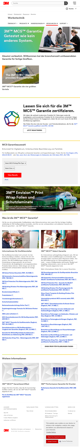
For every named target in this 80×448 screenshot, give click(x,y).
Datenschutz (38, 429)
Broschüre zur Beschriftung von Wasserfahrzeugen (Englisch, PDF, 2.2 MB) (58, 330)
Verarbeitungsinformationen (12, 299)
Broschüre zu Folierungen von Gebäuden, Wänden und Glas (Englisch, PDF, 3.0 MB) (59, 315)
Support (63, 23)
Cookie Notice (51, 432)
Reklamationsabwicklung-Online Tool (15, 305)
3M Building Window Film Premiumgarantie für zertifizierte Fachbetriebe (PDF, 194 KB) (57, 289)
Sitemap (70, 413)
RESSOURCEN (51, 23)
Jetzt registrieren (34, 130)
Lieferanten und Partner (10, 420)
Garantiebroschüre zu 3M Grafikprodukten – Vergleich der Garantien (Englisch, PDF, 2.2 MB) (18, 328)
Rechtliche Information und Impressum (21, 429)
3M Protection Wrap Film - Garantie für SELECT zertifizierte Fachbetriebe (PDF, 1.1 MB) (57, 341)
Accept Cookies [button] (52, 441)
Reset (6, 179)
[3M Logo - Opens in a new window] (6, 3)
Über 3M (6, 412)
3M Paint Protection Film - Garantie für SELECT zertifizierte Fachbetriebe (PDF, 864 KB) (57, 284)
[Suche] (66, 3)
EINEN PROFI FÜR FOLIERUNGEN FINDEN (59, 346)
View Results (13, 175)
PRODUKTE (23, 23)
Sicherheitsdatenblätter (10, 302)
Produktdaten (7, 295)
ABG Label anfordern (9, 314)
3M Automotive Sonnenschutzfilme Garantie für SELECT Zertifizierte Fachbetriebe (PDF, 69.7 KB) (58, 279)
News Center (30, 411)
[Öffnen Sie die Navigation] (74, 4)
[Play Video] (20, 74)
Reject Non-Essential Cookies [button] (56, 437)
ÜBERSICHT (12, 23)
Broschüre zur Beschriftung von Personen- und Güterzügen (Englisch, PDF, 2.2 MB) (56, 336)
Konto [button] (71, 9)
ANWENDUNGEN (37, 23)
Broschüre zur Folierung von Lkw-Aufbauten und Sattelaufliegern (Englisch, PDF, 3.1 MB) (57, 310)
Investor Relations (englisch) (11, 417)
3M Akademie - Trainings (51, 413)
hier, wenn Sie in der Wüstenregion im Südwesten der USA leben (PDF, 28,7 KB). (43, 155)
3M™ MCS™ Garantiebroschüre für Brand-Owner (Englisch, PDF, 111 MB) (57, 304)
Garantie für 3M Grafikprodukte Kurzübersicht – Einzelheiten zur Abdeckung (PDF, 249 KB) (18, 334)
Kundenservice (71, 411)
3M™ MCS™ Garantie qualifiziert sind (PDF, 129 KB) (50, 125)
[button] (66, 441)
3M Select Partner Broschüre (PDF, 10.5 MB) (17, 273)
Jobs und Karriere (8, 415)
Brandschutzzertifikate (10, 292)
